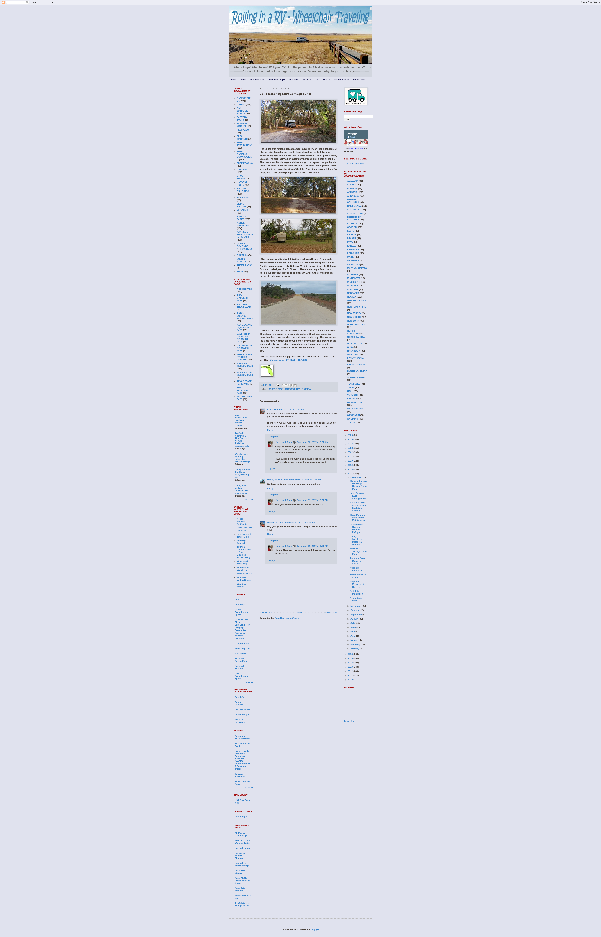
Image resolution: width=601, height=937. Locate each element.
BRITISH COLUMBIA (353, 200)
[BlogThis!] (286, 385)
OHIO (350, 347)
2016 (350, 654)
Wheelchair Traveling (243, 562)
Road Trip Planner (240, 889)
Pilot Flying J (242, 714)
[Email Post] (277, 385)
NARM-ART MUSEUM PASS (245, 364)
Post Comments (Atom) (287, 618)
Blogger (315, 929)
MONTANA (352, 289)
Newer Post (266, 612)
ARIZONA (352, 192)
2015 (350, 658)
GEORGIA (352, 227)
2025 (350, 439)
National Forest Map (241, 659)
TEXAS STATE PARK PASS (244, 382)
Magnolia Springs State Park (358, 551)
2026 (350, 435)
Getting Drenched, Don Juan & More (242, 491)
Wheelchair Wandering (243, 568)
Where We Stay (310, 79)
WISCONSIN (353, 415)
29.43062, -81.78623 (296, 360)
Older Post (331, 612)
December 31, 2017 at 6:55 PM (312, 500)
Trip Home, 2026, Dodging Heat (242, 475)
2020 (350, 461)
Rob (269, 409)
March (354, 640)
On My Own (241, 485)
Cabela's (239, 697)
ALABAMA (352, 181)
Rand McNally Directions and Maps (242, 880)
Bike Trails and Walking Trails (243, 841)
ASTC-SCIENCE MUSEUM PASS (245, 316)
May (352, 631)
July (353, 623)
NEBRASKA (353, 293)
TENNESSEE (353, 384)
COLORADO (353, 209)
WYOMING (352, 419)
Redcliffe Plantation (356, 592)
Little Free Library (240, 871)
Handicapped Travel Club (244, 535)
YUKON (351, 422)
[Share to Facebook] (292, 385)
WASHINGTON (354, 402)
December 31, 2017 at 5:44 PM (299, 522)
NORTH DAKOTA (356, 337)
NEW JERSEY (354, 313)
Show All (249, 500)
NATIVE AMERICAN (243, 224)
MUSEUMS (242, 210)
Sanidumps (241, 816)
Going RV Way (242, 469)
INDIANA (351, 238)
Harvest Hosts (242, 848)
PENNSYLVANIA (355, 358)
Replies (274, 436)
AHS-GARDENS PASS (242, 298)
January (355, 648)
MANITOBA (353, 260)
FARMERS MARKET (242, 125)
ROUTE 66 (242, 255)
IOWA (350, 242)
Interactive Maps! (277, 79)
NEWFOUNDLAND (356, 324)
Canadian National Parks (242, 737)
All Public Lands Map (241, 834)
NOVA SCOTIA (354, 343)
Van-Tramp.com (241, 416)
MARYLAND (353, 264)
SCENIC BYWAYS (241, 260)
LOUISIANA (353, 253)
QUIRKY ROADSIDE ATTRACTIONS (244, 246)
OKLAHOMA (353, 351)
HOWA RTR (243, 197)
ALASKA (351, 184)
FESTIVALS (243, 130)
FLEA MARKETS (242, 137)
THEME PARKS (244, 265)
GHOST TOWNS (241, 177)
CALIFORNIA (354, 206)
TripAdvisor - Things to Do (242, 904)
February (355, 644)
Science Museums (240, 775)
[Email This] (283, 385)
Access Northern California (242, 521)
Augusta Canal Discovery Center (358, 561)
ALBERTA (352, 188)
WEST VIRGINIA (355, 408)
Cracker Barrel (242, 709)
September (356, 614)
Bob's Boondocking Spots (242, 612)
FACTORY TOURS (242, 118)
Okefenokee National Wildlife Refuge (356, 528)
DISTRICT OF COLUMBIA (354, 218)
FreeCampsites (243, 648)
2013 (350, 667)
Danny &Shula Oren (277, 479)
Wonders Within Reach (244, 578)
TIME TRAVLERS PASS (242, 390)
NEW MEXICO (354, 317)
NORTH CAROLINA (353, 332)
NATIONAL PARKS (242, 218)
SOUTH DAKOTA (356, 377)
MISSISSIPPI (353, 282)
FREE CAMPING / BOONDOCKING (244, 155)
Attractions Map (356, 148)
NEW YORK (353, 320)
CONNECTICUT (355, 213)
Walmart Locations (240, 720)
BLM (237, 599)
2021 (350, 456)
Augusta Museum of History (357, 584)
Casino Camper (239, 703)
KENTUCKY (353, 249)
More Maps (294, 79)
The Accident (359, 79)
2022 (350, 452)
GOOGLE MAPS (355, 163)
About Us (326, 79)
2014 (350, 662)
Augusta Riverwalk (356, 569)
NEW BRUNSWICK (356, 300)
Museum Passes (257, 79)
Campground (277, 360)
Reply (270, 430)
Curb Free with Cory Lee (244, 529)
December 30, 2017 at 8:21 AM (288, 409)
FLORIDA (306, 389)
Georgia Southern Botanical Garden (356, 540)
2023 (350, 448)
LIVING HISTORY (241, 205)
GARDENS (242, 169)
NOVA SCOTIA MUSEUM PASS (245, 373)
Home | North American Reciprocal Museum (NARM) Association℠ (242, 757)
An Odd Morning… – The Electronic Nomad (242, 437)
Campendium (242, 643)
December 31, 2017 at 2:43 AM (305, 479)
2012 (350, 671)
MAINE (350, 257)
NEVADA (351, 297)
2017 (350, 473)
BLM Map (240, 604)
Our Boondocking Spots (242, 676)
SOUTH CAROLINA (357, 371)
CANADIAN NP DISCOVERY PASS (244, 348)
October (355, 610)
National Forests (239, 667)
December (356, 477)
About (243, 79)
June (353, 627)
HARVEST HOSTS (242, 183)
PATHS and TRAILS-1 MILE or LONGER (245, 235)
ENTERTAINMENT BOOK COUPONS (244, 357)
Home (234, 79)
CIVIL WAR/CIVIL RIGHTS (242, 111)
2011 (350, 675)
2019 (350, 465)
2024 (350, 443)
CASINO (241, 104)
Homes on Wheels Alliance (240, 855)
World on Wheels (242, 585)
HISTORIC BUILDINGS (243, 189)
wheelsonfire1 (244, 573)
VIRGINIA (352, 398)
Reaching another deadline (239, 423)
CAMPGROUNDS (292, 389)
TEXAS (350, 387)
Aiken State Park (356, 599)
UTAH (350, 391)
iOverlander (241, 653)
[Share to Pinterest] (295, 385)
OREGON (352, 354)
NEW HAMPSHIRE (356, 307)
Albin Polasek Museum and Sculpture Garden (358, 506)
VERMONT (352, 395)
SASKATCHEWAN (356, 364)
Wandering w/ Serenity (242, 455)
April (353, 636)
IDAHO (350, 231)
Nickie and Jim (275, 522)
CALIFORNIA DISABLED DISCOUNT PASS (243, 338)
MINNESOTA (353, 278)
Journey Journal (241, 541)
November (356, 606)
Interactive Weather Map (242, 864)
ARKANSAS (353, 196)
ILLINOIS (352, 234)
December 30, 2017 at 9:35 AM (312, 442)
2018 (350, 469)
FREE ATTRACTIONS (244, 143)
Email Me (349, 721)
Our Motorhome (341, 79)
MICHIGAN (352, 274)
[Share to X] (289, 385)
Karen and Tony (283, 442)
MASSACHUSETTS (357, 268)
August (354, 619)
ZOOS (240, 271)
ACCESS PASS (276, 389)
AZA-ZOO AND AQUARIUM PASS (244, 327)
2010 (350, 679)
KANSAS (351, 246)
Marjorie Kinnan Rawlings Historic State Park (358, 485)
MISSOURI (352, 285)
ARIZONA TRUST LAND (244, 305)
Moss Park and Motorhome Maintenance (358, 517)
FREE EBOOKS (245, 163)
